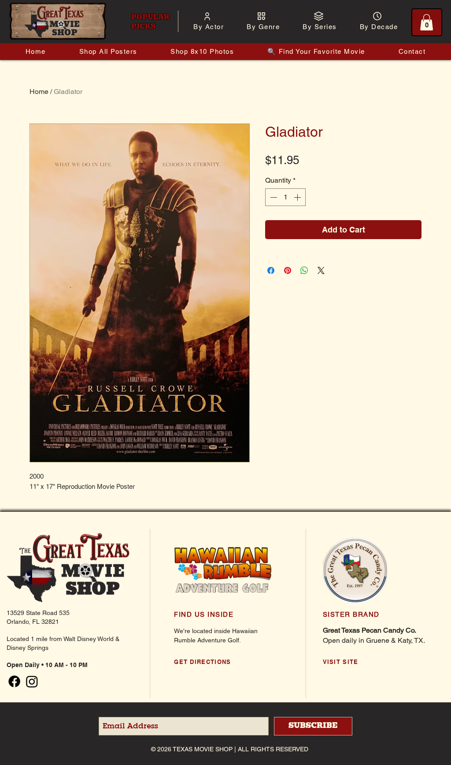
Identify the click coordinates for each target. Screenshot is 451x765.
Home (39, 91)
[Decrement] (272, 197)
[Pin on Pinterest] (287, 270)
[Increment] (298, 197)
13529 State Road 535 (38, 612)
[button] (208, 27)
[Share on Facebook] (271, 270)
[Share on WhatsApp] (304, 270)
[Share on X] (321, 270)
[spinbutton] (285, 197)
